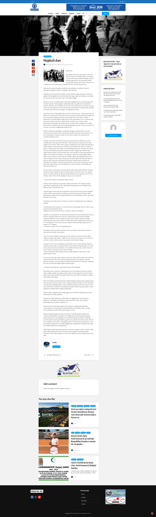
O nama (83, 504)
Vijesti (57, 13)
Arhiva (82, 494)
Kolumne (64, 13)
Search (105, 13)
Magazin (71, 13)
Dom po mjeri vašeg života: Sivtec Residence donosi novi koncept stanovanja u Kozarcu (112, 93)
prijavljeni (52, 388)
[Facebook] (32, 497)
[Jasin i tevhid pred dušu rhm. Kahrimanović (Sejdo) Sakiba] (54, 468)
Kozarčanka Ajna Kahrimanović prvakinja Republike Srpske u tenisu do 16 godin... (83, 440)
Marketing (86, 405)
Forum (78, 13)
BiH (72, 432)
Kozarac (73, 405)
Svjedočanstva (47, 56)
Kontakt (32, 1)
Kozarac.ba (80, 405)
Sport (88, 432)
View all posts (56, 346)
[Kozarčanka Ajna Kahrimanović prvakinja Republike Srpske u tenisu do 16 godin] (54, 441)
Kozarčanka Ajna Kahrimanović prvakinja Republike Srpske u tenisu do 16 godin (113, 100)
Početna (50, 13)
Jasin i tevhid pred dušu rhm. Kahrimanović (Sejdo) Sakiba (83, 465)
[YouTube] (39, 497)
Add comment (62, 64)
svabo (47, 64)
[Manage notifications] (152, 513)
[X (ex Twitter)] (35, 497)
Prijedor (93, 405)
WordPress (88, 513)
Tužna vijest (80, 459)
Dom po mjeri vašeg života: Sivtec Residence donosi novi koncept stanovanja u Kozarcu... (83, 413)
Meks (79, 513)
